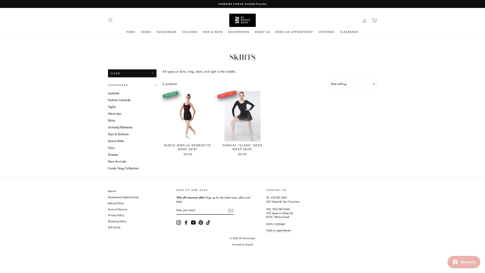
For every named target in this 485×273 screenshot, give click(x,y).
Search (112, 191)
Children (190, 32)
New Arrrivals (117, 161)
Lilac (115, 73)
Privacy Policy (116, 215)
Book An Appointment (294, 32)
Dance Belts (116, 141)
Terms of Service (117, 209)
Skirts (111, 120)
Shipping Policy (117, 221)
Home (131, 32)
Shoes (146, 32)
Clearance (349, 32)
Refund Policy (116, 203)
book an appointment (278, 230)
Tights (112, 107)
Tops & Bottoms (118, 134)
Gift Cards (114, 227)
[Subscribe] (230, 210)
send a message (275, 224)
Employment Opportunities (123, 197)
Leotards (113, 93)
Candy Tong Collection (123, 168)
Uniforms (327, 32)
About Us (262, 32)
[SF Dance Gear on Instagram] (178, 222)
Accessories (238, 32)
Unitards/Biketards (120, 127)
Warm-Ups (114, 113)
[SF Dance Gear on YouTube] (193, 222)
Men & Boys (213, 32)
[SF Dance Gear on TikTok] (208, 222)
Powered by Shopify (242, 244)
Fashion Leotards (119, 100)
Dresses (113, 154)
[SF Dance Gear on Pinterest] (201, 222)
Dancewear (167, 32)
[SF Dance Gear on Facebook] (186, 222)
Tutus (111, 148)
